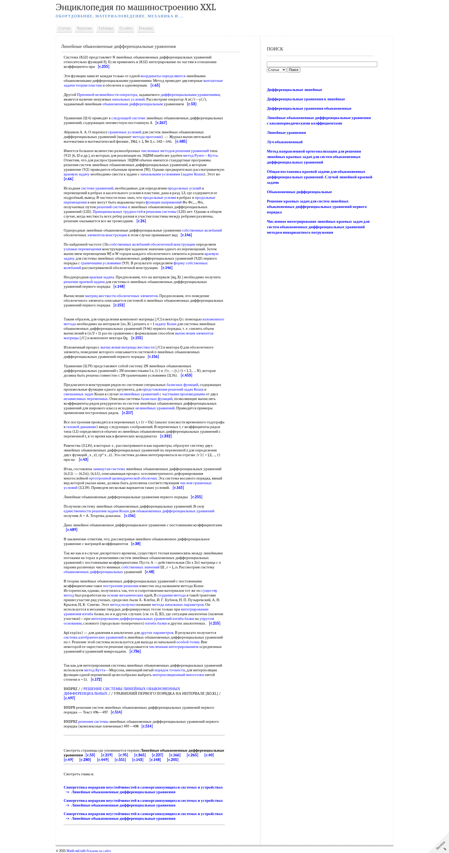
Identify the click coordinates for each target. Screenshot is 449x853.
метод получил (122, 604)
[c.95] (123, 755)
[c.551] (120, 759)
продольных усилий (184, 188)
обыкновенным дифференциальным (132, 104)
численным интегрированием (174, 646)
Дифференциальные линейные (294, 89)
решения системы (93, 721)
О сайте (126, 28)
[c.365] (140, 755)
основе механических (125, 595)
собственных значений (140, 567)
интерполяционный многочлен (178, 674)
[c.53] (90, 755)
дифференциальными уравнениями (190, 94)
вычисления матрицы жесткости (128, 347)
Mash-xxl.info (76, 851)
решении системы (161, 211)
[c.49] (69, 759)
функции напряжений (164, 202)
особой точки (187, 642)
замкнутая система (109, 469)
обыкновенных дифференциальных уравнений (175, 511)
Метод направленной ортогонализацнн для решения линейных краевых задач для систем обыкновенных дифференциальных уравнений (314, 157)
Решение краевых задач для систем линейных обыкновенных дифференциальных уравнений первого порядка (317, 206)
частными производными (183, 394)
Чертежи (84, 28)
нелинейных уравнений (139, 394)
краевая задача (101, 277)
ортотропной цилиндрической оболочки (123, 478)
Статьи (64, 28)
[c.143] (138, 759)
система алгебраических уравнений (94, 637)
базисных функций (182, 384)
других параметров (157, 632)
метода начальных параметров (178, 604)
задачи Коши (118, 511)
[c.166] (175, 755)
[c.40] (209, 755)
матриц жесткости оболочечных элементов (121, 295)
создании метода (171, 595)
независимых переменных (86, 398)
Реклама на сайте (99, 851)
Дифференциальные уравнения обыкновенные (309, 108)
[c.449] (103, 759)
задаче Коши (193, 174)
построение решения (120, 585)
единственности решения (85, 511)
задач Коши (193, 389)
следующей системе (128, 118)
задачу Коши (165, 323)
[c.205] (173, 759)
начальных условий (128, 99)
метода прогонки (147, 136)
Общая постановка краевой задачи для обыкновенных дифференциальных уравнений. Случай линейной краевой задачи (319, 177)
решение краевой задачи (84, 281)
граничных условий (124, 132)
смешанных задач (79, 394)
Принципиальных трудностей (118, 211)
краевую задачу (77, 174)
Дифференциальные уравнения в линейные (306, 99)
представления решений (162, 389)
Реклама (146, 28)
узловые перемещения (82, 249)
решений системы (112, 207)
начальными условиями (160, 174)
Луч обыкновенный (285, 142)
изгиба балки (156, 623)
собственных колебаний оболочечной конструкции (152, 244)
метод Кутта (94, 670)
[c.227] (157, 755)
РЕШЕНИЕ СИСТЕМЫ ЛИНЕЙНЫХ (114, 688)
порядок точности (169, 670)
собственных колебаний (202, 230)
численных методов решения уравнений (175, 150)
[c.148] (155, 759)
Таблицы (105, 28)
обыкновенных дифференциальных (93, 571)
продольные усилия (159, 197)
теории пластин (89, 85)
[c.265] (193, 755)
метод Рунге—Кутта (200, 155)
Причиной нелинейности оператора (107, 94)
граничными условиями (101, 263)
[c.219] (107, 755)
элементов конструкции (107, 235)
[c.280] (85, 759)
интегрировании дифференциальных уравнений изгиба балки (142, 618)
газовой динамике (81, 426)
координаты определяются (163, 76)
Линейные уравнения (286, 132)
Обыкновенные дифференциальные (299, 191)
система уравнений (97, 188)
